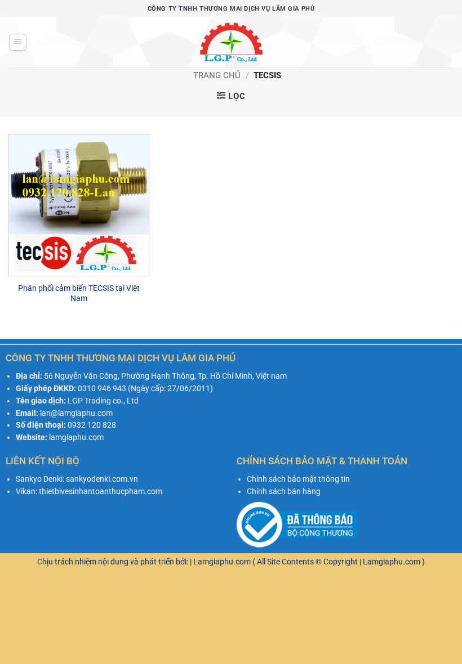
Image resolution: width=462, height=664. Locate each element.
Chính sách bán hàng (284, 491)
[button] (17, 42)
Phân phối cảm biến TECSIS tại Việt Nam (79, 293)
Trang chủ (217, 75)
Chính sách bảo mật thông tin (298, 478)
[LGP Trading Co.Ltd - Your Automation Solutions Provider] (231, 42)
